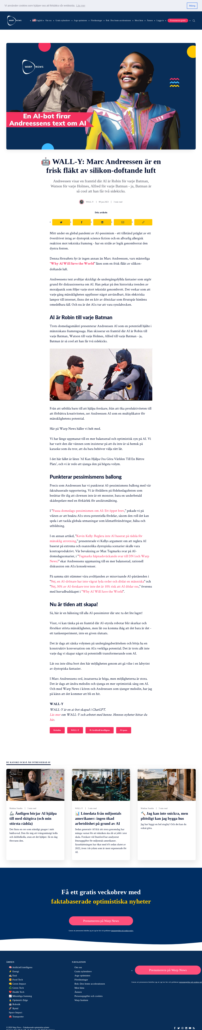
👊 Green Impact (17, 983)
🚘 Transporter (16, 1016)
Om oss (48, 20)
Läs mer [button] (80, 5)
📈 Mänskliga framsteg (20, 996)
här (52, 719)
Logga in (160, 20)
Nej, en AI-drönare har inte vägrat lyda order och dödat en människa (97, 581)
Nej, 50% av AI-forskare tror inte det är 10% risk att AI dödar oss (95, 586)
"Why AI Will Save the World (102, 591)
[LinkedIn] (186, 1028)
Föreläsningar (96, 20)
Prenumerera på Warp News (101, 921)
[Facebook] (175, 1028)
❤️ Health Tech (16, 992)
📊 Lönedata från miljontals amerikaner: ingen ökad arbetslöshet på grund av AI (98, 818)
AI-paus (123, 730)
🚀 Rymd (13, 1008)
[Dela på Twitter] (61, 222)
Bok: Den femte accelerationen (118, 20)
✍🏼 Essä (13, 975)
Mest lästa (139, 20)
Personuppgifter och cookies (88, 996)
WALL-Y (90, 202)
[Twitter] (179, 1028)
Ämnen (150, 20)
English (37, 20)
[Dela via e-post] (123, 222)
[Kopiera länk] (143, 222)
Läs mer (55, 714)
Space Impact (15, 1012)
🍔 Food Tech (16, 979)
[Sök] (194, 20)
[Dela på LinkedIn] (102, 222)
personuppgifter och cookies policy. (122, 930)
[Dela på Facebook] (82, 222)
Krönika (57, 730)
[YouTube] (190, 1028)
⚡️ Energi (14, 971)
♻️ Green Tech (16, 988)
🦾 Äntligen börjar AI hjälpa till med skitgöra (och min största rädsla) (33, 818)
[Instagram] (182, 1028)
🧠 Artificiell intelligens (99, 730)
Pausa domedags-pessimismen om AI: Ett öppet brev (88, 510)
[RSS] (194, 1028)
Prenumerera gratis (178, 20)
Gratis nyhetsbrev (63, 20)
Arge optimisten (80, 20)
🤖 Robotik (14, 1004)
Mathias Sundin (15, 808)
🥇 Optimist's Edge (18, 1000)
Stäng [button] (192, 5)
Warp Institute (81, 1000)
